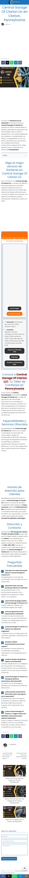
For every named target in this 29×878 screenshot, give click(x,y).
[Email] (20, 62)
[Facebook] (3, 62)
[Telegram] (16, 62)
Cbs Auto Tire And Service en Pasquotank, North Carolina (21, 755)
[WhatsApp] (11, 62)
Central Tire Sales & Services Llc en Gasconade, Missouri (7, 755)
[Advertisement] (14, 41)
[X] (7, 62)
